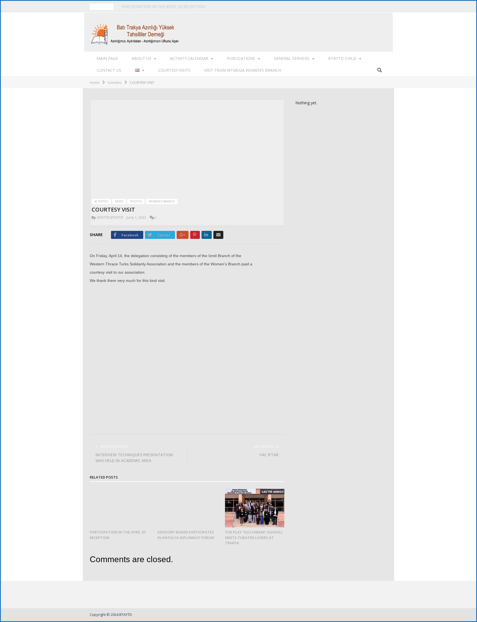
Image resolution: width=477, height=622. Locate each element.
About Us (141, 58)
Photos (136, 201)
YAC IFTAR (269, 454)
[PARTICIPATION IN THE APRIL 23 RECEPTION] (119, 508)
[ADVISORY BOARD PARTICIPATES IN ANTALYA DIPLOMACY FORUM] (187, 508)
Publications (241, 58)
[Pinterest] (195, 235)
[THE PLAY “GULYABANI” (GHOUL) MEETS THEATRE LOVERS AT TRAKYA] (254, 508)
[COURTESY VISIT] (187, 148)
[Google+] (183, 235)
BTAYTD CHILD (342, 58)
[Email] (218, 235)
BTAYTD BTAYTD (110, 217)
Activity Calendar (189, 58)
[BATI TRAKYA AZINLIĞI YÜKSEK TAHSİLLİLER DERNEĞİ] (136, 32)
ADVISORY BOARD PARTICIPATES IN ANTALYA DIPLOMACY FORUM (184, 6)
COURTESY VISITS (174, 70)
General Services (291, 58)
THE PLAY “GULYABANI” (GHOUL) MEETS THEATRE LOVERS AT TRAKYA (253, 537)
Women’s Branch (162, 201)
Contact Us (109, 70)
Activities (101, 201)
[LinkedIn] (207, 235)
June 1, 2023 (136, 217)
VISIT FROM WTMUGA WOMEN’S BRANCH (242, 70)
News (119, 201)
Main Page (107, 58)
